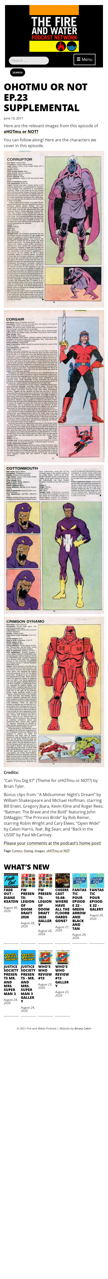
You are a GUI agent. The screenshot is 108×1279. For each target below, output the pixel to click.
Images (40, 851)
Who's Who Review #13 (45, 972)
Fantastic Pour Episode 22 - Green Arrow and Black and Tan (79, 909)
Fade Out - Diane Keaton (11, 895)
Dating (28, 851)
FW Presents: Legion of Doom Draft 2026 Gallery (45, 907)
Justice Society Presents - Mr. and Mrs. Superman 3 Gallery (28, 984)
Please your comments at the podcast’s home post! (52, 843)
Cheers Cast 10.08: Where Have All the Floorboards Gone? (62, 905)
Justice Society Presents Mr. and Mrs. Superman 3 (11, 980)
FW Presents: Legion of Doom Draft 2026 (27, 903)
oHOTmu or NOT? (21, 131)
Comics (17, 851)
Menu (86, 59)
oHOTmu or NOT (58, 851)
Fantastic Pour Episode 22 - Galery (97, 899)
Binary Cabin (83, 1028)
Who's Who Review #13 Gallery (62, 976)
